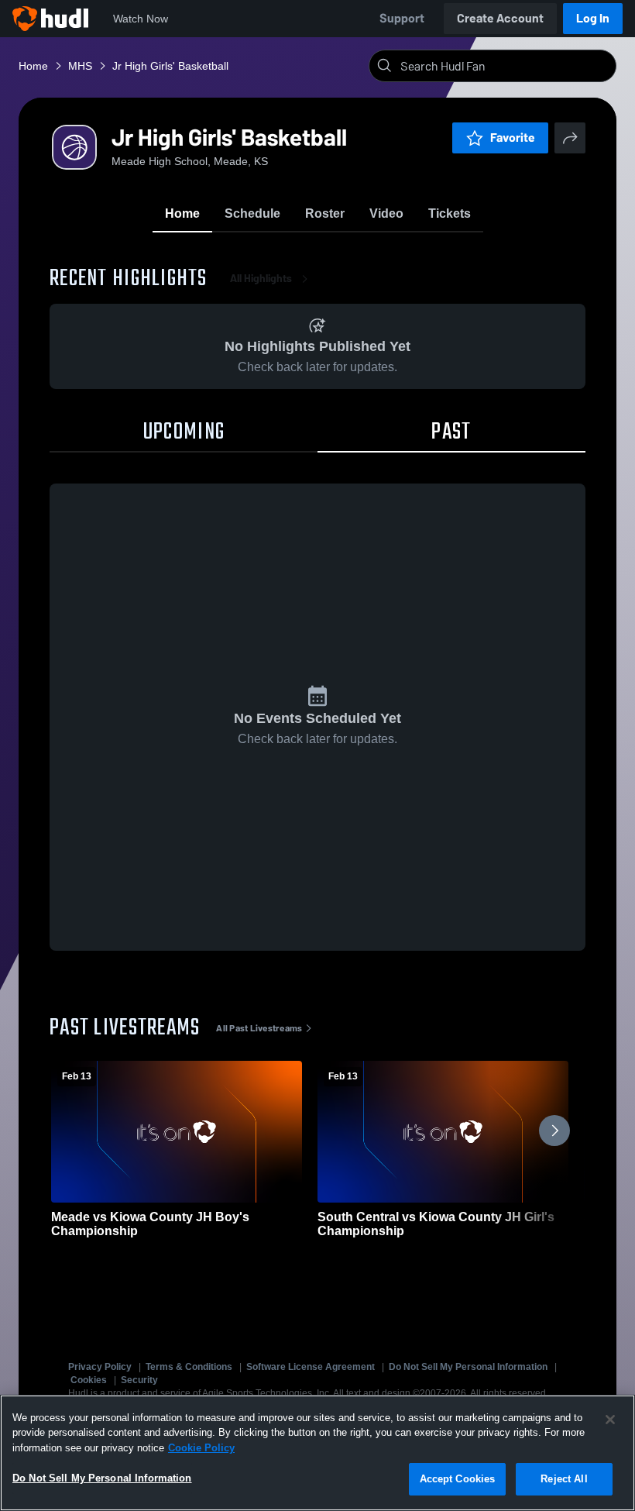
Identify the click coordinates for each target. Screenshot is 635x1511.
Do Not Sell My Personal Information (468, 1366)
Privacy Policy (100, 1366)
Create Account (500, 18)
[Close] (610, 1420)
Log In (592, 18)
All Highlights (261, 278)
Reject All (564, 1479)
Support (401, 18)
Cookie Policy (201, 1448)
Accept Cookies (458, 1479)
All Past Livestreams (259, 1028)
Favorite (512, 137)
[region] (317, 1453)
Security (139, 1380)
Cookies (88, 1380)
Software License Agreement (310, 1366)
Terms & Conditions (189, 1366)
